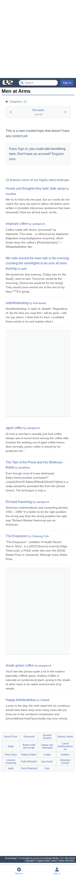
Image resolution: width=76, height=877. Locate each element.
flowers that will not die (29, 746)
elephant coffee (17, 223)
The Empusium (17, 536)
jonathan (24, 467)
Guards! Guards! (47, 736)
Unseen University (10, 761)
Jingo (11, 746)
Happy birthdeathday (21, 700)
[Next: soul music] (65, 112)
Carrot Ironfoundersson (65, 746)
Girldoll (44, 700)
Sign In (67, 82)
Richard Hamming (19, 502)
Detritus (65, 754)
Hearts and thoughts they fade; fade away (35, 188)
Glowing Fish (40, 536)
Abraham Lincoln (65, 761)
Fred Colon (11, 754)
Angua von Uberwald (47, 746)
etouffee (11, 193)
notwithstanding (17, 303)
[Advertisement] (38, 39)
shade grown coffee (20, 665)
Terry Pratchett (29, 768)
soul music (47, 761)
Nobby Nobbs (28, 754)
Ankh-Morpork (29, 761)
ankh (11, 768)
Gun (47, 768)
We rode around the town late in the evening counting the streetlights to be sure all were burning (37, 263)
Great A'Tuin (10, 736)
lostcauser (39, 303)
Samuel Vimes (65, 736)
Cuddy (47, 754)
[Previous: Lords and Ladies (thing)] (10, 112)
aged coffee (14, 428)
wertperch (38, 223)
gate (24, 268)
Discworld (38, 110)
